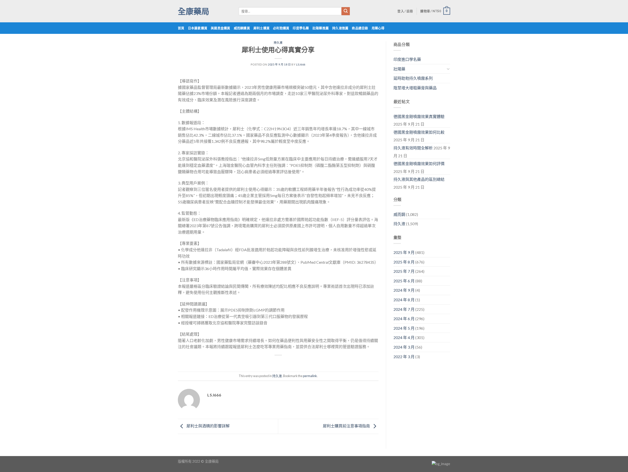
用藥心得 (378, 28)
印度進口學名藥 (407, 59)
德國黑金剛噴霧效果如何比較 (419, 132)
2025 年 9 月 (404, 252)
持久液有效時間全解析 (413, 147)
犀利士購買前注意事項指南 (347, 425)
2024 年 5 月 (404, 328)
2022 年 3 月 (404, 356)
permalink (310, 376)
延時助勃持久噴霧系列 (413, 78)
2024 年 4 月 (404, 337)
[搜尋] (345, 11)
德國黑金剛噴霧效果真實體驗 (419, 116)
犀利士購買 (261, 28)
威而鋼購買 (242, 28)
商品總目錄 (360, 28)
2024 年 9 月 (404, 290)
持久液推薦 (340, 28)
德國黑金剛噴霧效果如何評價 (419, 163)
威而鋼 (399, 214)
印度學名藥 (301, 28)
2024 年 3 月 (404, 347)
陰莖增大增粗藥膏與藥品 (415, 87)
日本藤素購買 (198, 28)
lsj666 (300, 64)
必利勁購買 (281, 28)
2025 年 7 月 (404, 271)
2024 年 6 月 (404, 318)
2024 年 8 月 (404, 299)
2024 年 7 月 (404, 309)
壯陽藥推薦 (321, 28)
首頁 (181, 28)
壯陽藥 (399, 68)
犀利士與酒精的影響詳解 (208, 425)
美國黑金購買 (220, 28)
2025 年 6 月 (404, 280)
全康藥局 (193, 11)
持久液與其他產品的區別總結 (419, 179)
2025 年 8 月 (404, 262)
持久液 (278, 42)
